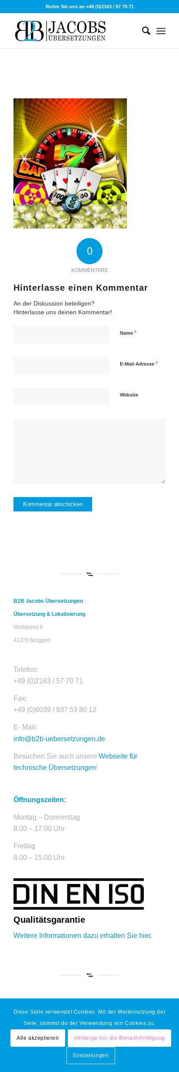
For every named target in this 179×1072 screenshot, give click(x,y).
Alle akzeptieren (38, 1038)
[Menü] (161, 30)
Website (129, 394)
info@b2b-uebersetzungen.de (59, 739)
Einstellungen (91, 1055)
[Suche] (141, 30)
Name (128, 332)
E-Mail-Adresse (139, 363)
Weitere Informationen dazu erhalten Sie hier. (82, 935)
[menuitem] (141, 30)
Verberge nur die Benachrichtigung (119, 1038)
